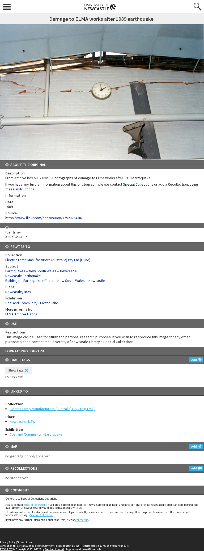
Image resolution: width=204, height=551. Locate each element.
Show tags (15, 370)
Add (194, 360)
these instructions (19, 189)
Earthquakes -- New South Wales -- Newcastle (41, 271)
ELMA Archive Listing (21, 314)
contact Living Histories (76, 546)
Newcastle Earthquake (23, 275)
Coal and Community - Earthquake (36, 434)
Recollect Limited (54, 549)
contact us (81, 520)
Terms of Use (24, 542)
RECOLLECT (6, 549)
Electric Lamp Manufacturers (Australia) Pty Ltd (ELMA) (52, 408)
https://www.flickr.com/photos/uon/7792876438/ (43, 217)
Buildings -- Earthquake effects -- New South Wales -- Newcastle (55, 280)
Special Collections (35, 505)
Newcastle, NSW (22, 421)
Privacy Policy (7, 542)
